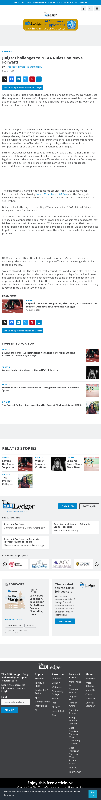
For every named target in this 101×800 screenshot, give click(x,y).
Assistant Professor (14, 524)
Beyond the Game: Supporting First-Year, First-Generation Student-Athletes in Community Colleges (61, 305)
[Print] (4, 79)
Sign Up (9, 710)
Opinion (6, 402)
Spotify (10, 630)
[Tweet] (25, 79)
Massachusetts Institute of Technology (24, 545)
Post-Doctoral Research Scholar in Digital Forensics (72, 525)
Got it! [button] (93, 793)
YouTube (23, 630)
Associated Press (16, 66)
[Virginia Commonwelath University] (42, 564)
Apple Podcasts (14, 625)
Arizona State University (66, 530)
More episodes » (14, 619)
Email (4, 697)
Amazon (30, 625)
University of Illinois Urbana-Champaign (24, 527)
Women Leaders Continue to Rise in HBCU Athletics (30, 370)
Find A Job (68, 506)
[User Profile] (83, 8)
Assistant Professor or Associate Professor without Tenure (21, 540)
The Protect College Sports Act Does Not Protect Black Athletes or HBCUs (42, 405)
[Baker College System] (64, 564)
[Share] (11, 79)
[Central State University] (20, 564)
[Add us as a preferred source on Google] (39, 79)
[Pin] (32, 79)
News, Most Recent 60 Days (52, 194)
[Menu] (97, 8)
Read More (65, 621)
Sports (7, 51)
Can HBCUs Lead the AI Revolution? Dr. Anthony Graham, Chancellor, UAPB (36, 605)
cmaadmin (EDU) (35, 66)
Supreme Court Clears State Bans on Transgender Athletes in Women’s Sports (40, 389)
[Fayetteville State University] (85, 564)
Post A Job (89, 506)
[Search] (90, 8)
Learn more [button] (9, 795)
